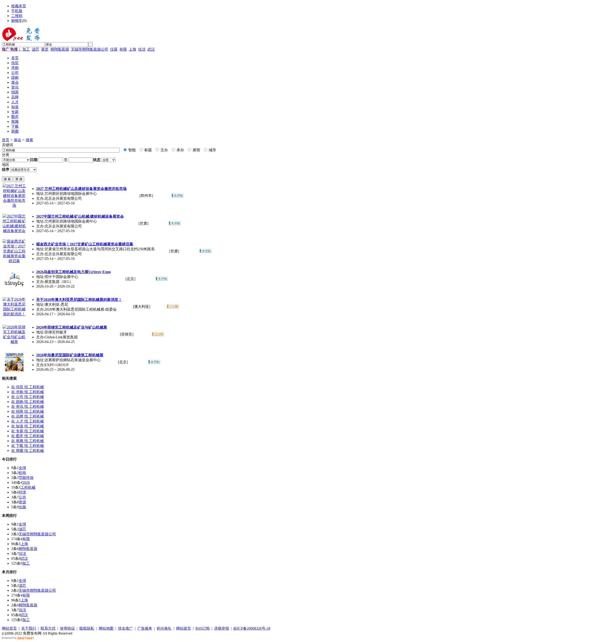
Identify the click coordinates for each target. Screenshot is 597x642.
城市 (212, 150)
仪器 (114, 49)
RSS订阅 (202, 628)
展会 (17, 140)
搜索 (29, 140)
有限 (123, 49)
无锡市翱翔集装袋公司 (89, 49)
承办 (180, 150)
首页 (5, 140)
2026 (26, 482)
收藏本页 (18, 6)
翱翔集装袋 (59, 49)
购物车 (16, 21)
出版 (22, 507)
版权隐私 (86, 628)
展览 (45, 49)
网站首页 (9, 628)
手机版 (16, 11)
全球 (22, 468)
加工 (26, 49)
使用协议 (67, 628)
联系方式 (48, 628)
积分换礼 (164, 628)
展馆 (196, 150)
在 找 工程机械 (27, 387)
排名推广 (125, 628)
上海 (132, 49)
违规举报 (221, 628)
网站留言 (183, 628)
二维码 (16, 16)
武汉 (151, 49)
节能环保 (26, 478)
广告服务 (144, 628)
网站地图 (106, 628)
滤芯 (35, 49)
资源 (22, 502)
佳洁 (142, 49)
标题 (147, 150)
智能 (131, 150)
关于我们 (28, 628)
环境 (22, 492)
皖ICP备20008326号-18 (251, 628)
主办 (164, 150)
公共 (22, 497)
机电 (22, 473)
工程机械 (28, 487)
